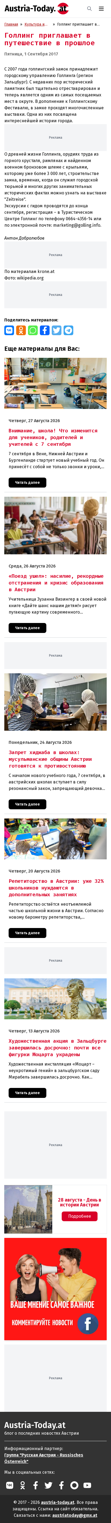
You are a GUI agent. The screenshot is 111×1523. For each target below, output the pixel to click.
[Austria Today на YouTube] (87, 1485)
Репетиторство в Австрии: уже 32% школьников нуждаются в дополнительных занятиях (48, 824)
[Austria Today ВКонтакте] (10, 1485)
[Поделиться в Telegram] (68, 330)
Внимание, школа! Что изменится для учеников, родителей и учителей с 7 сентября (46, 363)
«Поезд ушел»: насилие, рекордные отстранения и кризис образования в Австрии (50, 502)
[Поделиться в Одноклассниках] (21, 330)
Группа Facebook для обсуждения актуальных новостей (51, 1244)
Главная (11, 24)
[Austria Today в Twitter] (48, 1485)
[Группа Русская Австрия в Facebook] (61, 1485)
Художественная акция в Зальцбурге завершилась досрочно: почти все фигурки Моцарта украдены (50, 984)
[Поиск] (89, 8)
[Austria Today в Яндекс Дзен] (74, 1485)
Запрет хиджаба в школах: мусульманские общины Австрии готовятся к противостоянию (49, 679)
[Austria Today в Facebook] (36, 1485)
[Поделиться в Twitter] (56, 330)
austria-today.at (57, 1502)
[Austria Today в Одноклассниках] (23, 1485)
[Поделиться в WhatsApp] (33, 330)
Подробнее (79, 1216)
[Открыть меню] (101, 8)
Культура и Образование (36, 24)
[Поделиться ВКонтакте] (9, 330)
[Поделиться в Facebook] (45, 330)
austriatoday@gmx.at (74, 1515)
